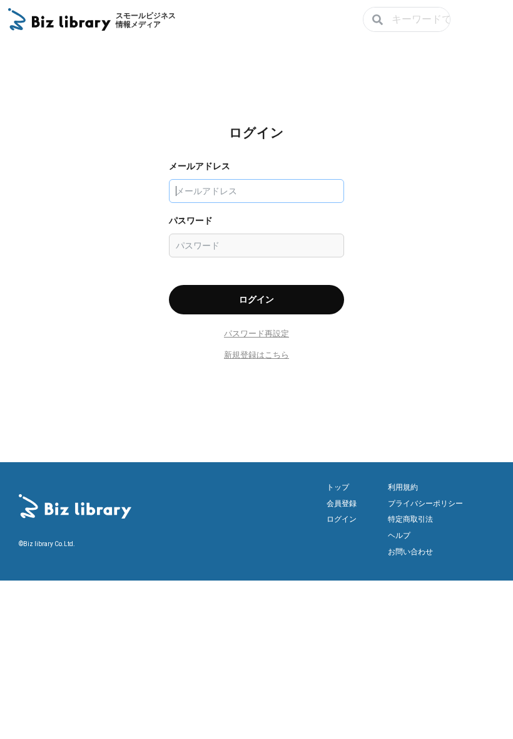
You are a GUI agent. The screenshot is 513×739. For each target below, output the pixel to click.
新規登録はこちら (256, 354)
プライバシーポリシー (425, 503)
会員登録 (342, 503)
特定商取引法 (410, 519)
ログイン (342, 519)
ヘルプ (399, 535)
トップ (338, 487)
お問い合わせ (410, 551)
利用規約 (403, 487)
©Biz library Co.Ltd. (47, 543)
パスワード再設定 (256, 333)
